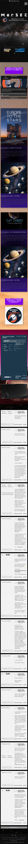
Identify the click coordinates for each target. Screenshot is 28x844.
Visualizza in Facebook (18, 424)
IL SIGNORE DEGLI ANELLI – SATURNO (10, 196)
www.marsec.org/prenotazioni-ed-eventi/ (20, 571)
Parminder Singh (14, 842)
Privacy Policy (14, 840)
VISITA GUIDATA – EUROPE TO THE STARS (11, 148)
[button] (25, 3)
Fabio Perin (21, 842)
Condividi (24, 424)
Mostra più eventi (14, 97)
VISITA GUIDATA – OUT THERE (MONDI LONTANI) (13, 232)
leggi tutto (2, 158)
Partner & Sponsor (20, 839)
